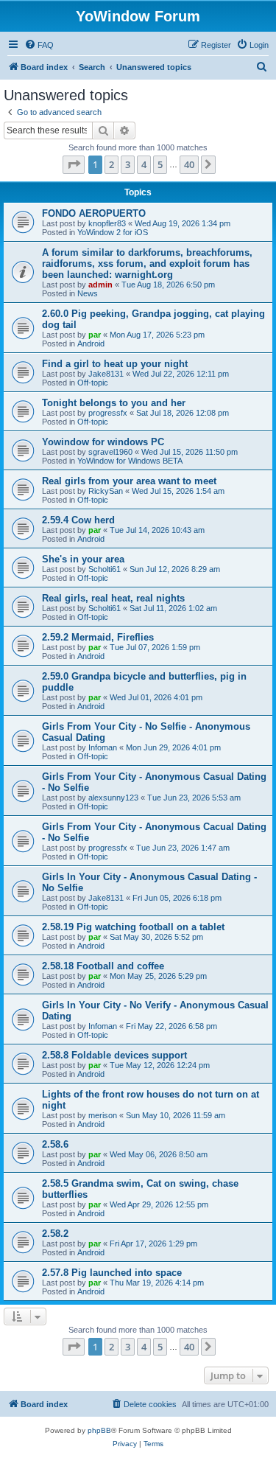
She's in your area (83, 559)
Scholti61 (104, 569)
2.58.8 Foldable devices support (114, 1055)
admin (100, 284)
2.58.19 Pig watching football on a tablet (133, 926)
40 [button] (189, 164)
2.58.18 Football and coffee (103, 966)
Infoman (102, 747)
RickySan (105, 490)
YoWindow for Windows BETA (130, 460)
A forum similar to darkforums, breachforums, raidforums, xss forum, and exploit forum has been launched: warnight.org (147, 263)
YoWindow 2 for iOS (112, 232)
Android (91, 343)
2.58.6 (55, 1144)
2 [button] (111, 164)
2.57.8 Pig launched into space (112, 1272)
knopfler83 (107, 223)
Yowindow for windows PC (103, 441)
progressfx (107, 412)
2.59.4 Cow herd (78, 520)
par (94, 334)
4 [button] (143, 164)
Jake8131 (106, 373)
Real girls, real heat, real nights (113, 598)
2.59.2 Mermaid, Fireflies (98, 637)
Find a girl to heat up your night (115, 363)
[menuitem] (39, 45)
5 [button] (160, 164)
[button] (74, 164)
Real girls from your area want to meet (129, 480)
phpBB (99, 1430)
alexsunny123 (113, 797)
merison (102, 1115)
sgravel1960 (110, 451)
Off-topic (92, 382)
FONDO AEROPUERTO (94, 213)
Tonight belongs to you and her (113, 402)
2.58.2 (55, 1233)
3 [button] (127, 164)
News (87, 293)
